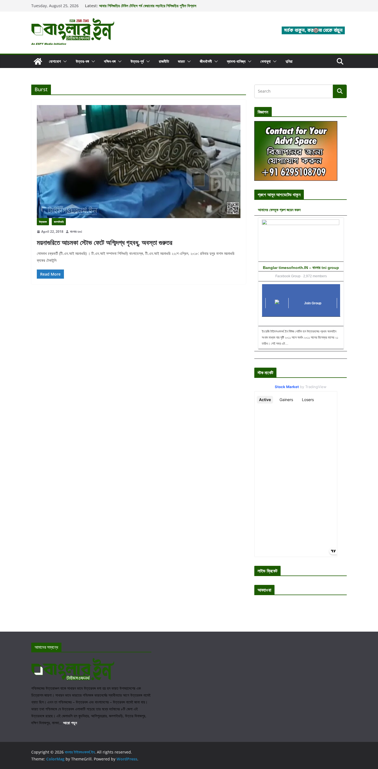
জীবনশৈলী (206, 61)
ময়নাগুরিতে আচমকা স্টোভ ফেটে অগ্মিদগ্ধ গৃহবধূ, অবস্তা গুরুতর (104, 242)
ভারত (181, 61)
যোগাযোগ (55, 61)
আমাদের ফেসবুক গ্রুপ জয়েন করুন (279, 209)
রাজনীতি (164, 61)
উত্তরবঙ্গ (43, 222)
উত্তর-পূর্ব (137, 61)
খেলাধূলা (265, 61)
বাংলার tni (76, 231)
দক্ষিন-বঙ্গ (110, 61)
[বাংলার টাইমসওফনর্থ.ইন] (38, 61)
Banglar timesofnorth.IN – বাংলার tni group (301, 267)
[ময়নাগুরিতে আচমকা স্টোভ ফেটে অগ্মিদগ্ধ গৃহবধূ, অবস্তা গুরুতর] (138, 161)
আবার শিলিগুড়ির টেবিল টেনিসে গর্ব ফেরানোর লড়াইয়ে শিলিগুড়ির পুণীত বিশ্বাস (147, 5)
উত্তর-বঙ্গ (82, 61)
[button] (64, 61)
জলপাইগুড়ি (59, 222)
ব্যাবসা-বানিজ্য (236, 61)
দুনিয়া (289, 61)
